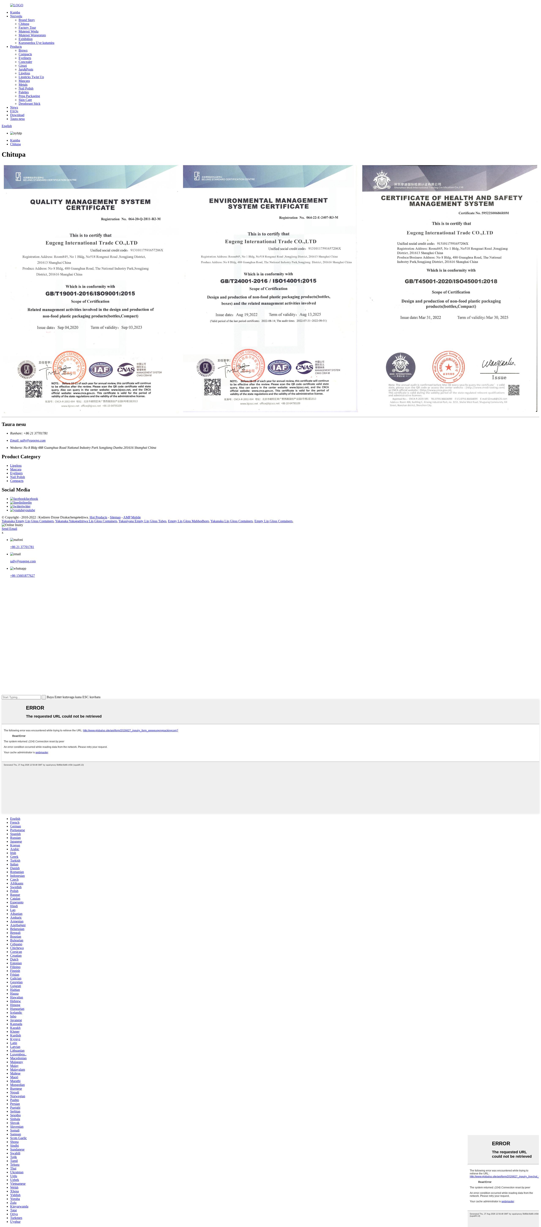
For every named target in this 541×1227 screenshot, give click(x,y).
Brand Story (27, 20)
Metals (23, 84)
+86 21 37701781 (22, 547)
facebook (32, 499)
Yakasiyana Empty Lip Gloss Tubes (142, 521)
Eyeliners (25, 58)
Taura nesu (17, 119)
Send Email (9, 529)
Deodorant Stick (29, 103)
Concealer (25, 62)
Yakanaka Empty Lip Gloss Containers (28, 521)
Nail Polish (26, 88)
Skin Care (25, 100)
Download (17, 115)
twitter (26, 506)
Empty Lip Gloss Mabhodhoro (188, 521)
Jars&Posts (26, 69)
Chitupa (24, 24)
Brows (23, 50)
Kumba (15, 12)
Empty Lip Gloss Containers (273, 521)
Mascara (24, 81)
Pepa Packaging (29, 96)
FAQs (14, 111)
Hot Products (98, 517)
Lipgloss (24, 73)
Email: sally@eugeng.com (28, 440)
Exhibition (26, 39)
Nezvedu (16, 16)
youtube (29, 510)
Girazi (23, 65)
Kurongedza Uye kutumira (36, 43)
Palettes (24, 92)
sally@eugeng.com (23, 561)
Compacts (25, 54)
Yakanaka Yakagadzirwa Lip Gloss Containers (86, 521)
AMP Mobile (132, 517)
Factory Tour (27, 27)
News (14, 107)
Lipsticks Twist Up (31, 77)
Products (16, 46)
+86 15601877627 (22, 575)
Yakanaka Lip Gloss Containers (231, 521)
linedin (27, 502)
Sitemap (115, 517)
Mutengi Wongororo (32, 35)
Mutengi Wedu (28, 31)
